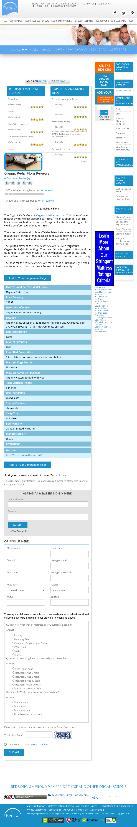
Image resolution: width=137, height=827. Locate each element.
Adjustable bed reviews (37, 20)
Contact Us (88, 4)
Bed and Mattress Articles (121, 181)
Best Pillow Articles (122, 255)
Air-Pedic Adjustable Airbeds (21, 136)
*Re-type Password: (60, 572)
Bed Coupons (102, 20)
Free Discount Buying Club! (104, 80)
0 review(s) (48, 200)
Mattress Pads (101, 308)
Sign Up (48, 6)
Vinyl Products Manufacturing (123, 148)
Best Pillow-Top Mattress (101, 298)
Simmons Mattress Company (120, 121)
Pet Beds (78, 20)
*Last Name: (57, 548)
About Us (75, 4)
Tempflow (13, 99)
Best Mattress (101, 331)
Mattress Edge (101, 313)
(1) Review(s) (57, 104)
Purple (11, 111)
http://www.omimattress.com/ (24, 455)
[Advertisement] (69, 68)
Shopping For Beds (123, 210)
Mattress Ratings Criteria (54, 4)
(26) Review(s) (14, 154)
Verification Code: (13, 735)
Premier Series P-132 (61, 149)
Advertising (103, 4)
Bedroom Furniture (61, 20)
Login (39, 6)
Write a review (118, 20)
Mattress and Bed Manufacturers (123, 101)
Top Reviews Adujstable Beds (122, 67)
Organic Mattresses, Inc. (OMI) (54, 215)
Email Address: (15, 499)
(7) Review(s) (14, 129)
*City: (10, 596)
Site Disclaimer (123, 806)
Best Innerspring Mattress (123, 190)
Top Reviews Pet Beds (122, 84)
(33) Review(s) (14, 104)
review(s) (47, 190)
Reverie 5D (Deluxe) (61, 121)
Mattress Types (123, 217)
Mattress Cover (101, 310)
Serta (118, 113)
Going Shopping (123, 229)
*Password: (13, 572)
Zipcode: (54, 596)
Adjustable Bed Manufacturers (123, 162)
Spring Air (120, 133)
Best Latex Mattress (103, 290)
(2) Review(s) (14, 117)
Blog (131, 20)
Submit (14, 752)
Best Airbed (100, 287)
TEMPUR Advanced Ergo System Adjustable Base (66, 135)
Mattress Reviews (13, 20)
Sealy (10, 149)
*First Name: (13, 548)
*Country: (12, 584)
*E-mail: (11, 560)
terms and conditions (38, 744)
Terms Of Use (106, 806)
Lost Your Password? (66, 6)
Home (35, 4)
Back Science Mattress (18, 124)
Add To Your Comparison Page (28, 278)
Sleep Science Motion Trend (64, 99)
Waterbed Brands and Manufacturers (123, 270)
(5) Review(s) (14, 142)
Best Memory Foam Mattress (123, 197)
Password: (13, 511)
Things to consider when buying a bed (123, 241)
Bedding (89, 20)
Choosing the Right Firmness (123, 223)
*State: (54, 584)
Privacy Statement (36, 810)
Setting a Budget (123, 233)
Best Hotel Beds (101, 306)
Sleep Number (122, 128)
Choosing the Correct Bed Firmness (104, 318)
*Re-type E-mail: (58, 560)
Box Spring (99, 315)
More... (40, 161)
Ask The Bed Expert (86, 806)
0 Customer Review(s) (17, 178)
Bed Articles (55, 810)
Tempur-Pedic (122, 142)
